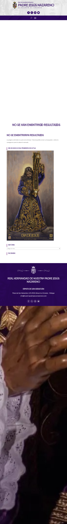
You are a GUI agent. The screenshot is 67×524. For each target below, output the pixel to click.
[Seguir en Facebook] (28, 12)
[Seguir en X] (32, 12)
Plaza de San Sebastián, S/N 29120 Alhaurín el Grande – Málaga (33, 293)
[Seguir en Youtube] (38, 12)
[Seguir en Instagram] (35, 12)
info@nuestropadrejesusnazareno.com (33, 296)
